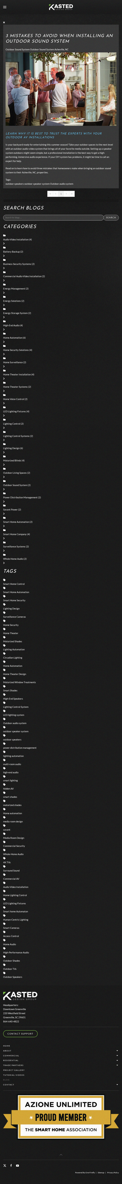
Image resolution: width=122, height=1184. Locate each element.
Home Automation (12, 337)
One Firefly (90, 1172)
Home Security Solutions (16, 350)
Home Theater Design (14, 674)
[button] (4, 7)
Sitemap (101, 1172)
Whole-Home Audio (13, 854)
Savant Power (10, 509)
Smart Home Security (14, 600)
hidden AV (8, 788)
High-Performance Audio (16, 952)
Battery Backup (11, 251)
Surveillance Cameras (14, 616)
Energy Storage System (15, 313)
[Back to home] (61, 7)
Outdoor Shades (11, 960)
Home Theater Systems (15, 386)
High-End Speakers (13, 698)
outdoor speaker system (37, 183)
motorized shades (12, 805)
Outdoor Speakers (12, 976)
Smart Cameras (11, 927)
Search (111, 217)
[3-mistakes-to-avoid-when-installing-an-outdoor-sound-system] (61, 88)
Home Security (11, 624)
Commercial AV (11, 878)
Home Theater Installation (17, 374)
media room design (13, 821)
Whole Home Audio (13, 558)
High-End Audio (11, 325)
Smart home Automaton (15, 911)
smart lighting (10, 780)
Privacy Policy (113, 1172)
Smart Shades (10, 690)
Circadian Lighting (12, 657)
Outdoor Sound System (18, 49)
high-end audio (10, 772)
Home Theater (10, 633)
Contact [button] (8, 1084)
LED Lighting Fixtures (14, 411)
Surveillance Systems (14, 546)
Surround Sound (11, 870)
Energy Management (14, 288)
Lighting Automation (14, 649)
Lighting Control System (15, 706)
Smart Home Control (14, 583)
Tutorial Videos (13, 1075)
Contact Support (20, 1033)
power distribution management (20, 747)
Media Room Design (13, 837)
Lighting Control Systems (16, 436)
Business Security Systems (17, 263)
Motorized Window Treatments (19, 682)
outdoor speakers (15, 183)
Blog (6, 1080)
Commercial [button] (11, 1055)
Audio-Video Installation (15, 239)
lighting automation (13, 756)
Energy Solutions (12, 300)
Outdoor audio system (61, 183)
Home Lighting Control (15, 895)
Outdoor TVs (10, 968)
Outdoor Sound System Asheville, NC (49, 49)
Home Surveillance (13, 362)
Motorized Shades (12, 641)
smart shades (10, 796)
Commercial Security (14, 845)
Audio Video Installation (15, 887)
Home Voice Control (13, 399)
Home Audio (9, 944)
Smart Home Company (15, 534)
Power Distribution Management (20, 497)
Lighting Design (11, 448)
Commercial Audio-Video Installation (22, 276)
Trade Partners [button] (13, 1065)
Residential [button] (11, 1060)
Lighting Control (11, 423)
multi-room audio (12, 764)
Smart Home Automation (16, 521)
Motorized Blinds (12, 460)
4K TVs (7, 862)
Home (6, 1046)
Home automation (12, 813)
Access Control (11, 936)
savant (6, 829)
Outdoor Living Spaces (15, 472)
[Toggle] (4, 243)
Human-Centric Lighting (15, 919)
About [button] (7, 1051)
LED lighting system (13, 714)
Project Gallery (14, 1070)
